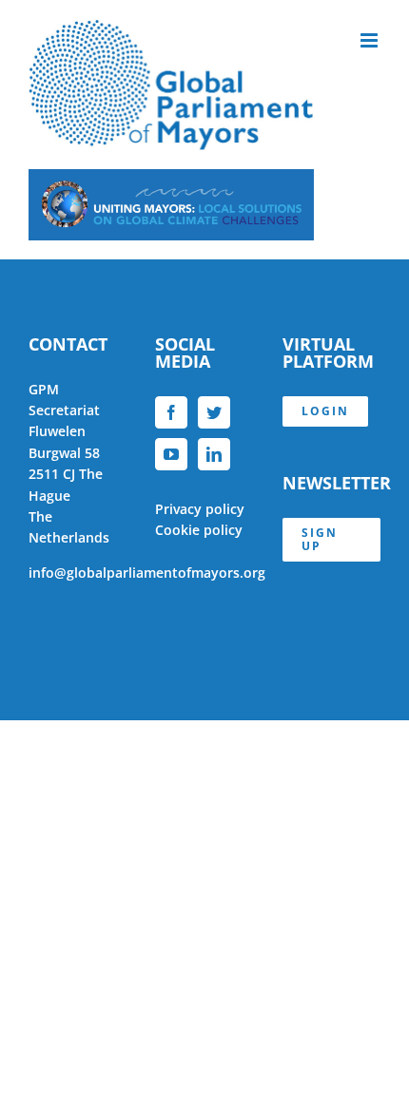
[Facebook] (171, 412)
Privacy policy (199, 509)
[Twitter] (214, 412)
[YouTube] (171, 454)
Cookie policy (199, 530)
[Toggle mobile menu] (370, 40)
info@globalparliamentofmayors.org (147, 572)
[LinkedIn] (214, 454)
